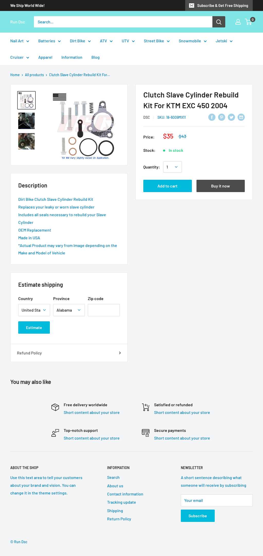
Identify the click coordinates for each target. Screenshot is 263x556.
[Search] (218, 21)
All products (34, 75)
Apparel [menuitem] (45, 57)
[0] (248, 22)
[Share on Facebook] (211, 117)
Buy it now (220, 185)
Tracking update (121, 502)
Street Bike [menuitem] (154, 40)
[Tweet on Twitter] (231, 117)
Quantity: (151, 166)
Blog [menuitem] (95, 57)
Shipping (115, 510)
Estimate (34, 327)
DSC (146, 117)
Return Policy (119, 518)
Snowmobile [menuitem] (190, 40)
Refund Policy (29, 352)
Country (25, 298)
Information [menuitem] (71, 57)
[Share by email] (241, 117)
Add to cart (167, 185)
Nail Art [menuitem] (17, 40)
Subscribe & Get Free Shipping (222, 5)
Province (61, 298)
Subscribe (198, 515)
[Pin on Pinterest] (221, 117)
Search (113, 477)
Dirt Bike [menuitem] (77, 40)
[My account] (238, 22)
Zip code (96, 298)
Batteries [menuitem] (46, 40)
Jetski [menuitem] (221, 40)
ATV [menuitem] (103, 40)
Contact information (125, 493)
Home (15, 75)
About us (115, 485)
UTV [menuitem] (125, 40)
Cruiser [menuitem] (17, 57)
